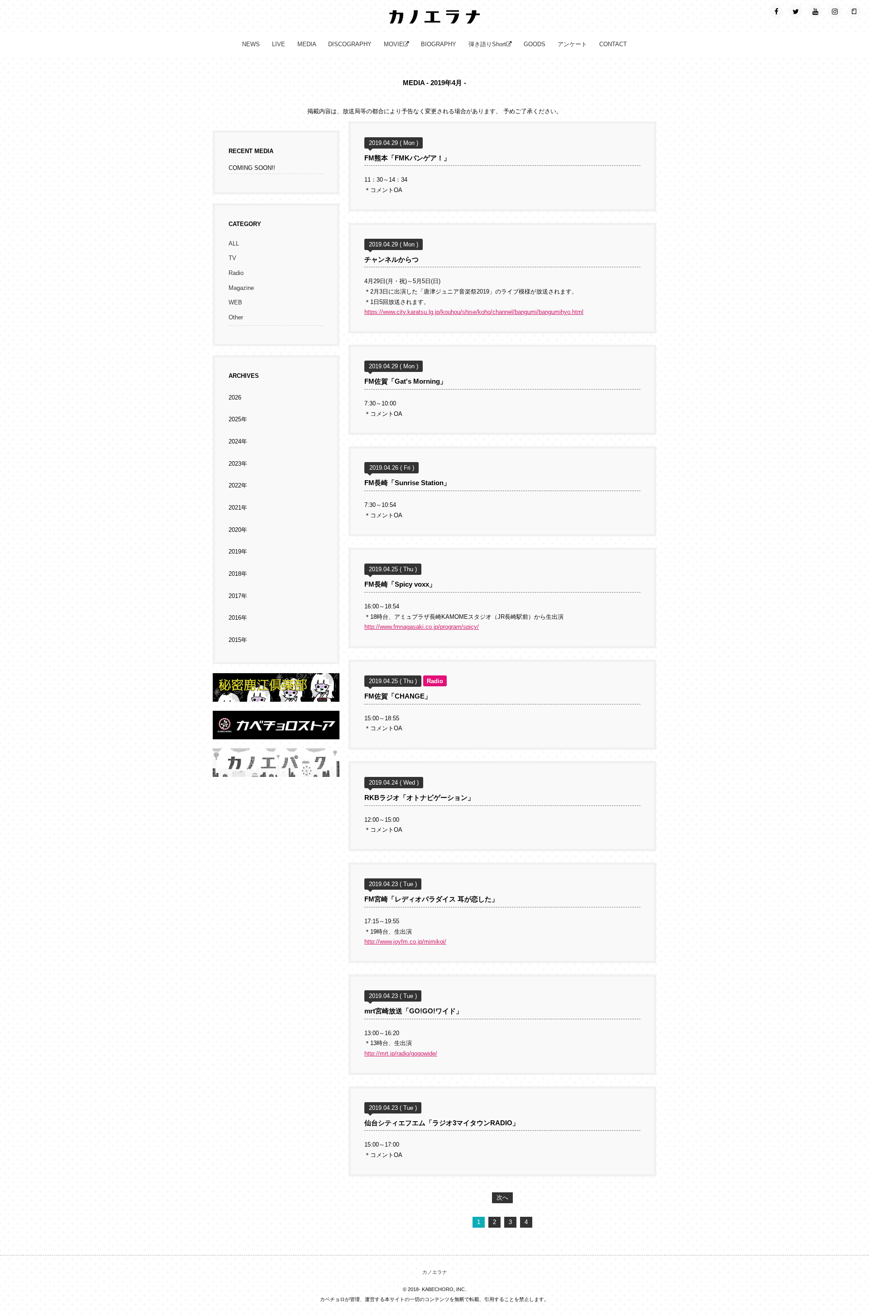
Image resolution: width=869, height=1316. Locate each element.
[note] (854, 11)
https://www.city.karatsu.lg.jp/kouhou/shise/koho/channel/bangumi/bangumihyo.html (473, 312)
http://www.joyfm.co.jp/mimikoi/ (405, 942)
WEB (235, 302)
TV (232, 258)
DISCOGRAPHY (350, 44)
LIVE (278, 44)
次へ (502, 1198)
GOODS (534, 44)
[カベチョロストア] (276, 734)
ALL (234, 244)
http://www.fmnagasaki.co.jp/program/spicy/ (421, 627)
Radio (236, 273)
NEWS (251, 44)
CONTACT (613, 44)
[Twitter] (795, 11)
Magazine (241, 288)
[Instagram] (834, 11)
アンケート (572, 44)
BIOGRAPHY (438, 44)
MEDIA (306, 44)
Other (236, 317)
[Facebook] (776, 11)
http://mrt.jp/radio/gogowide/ (400, 1054)
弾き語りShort (487, 44)
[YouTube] (815, 11)
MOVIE (393, 44)
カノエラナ (434, 1272)
